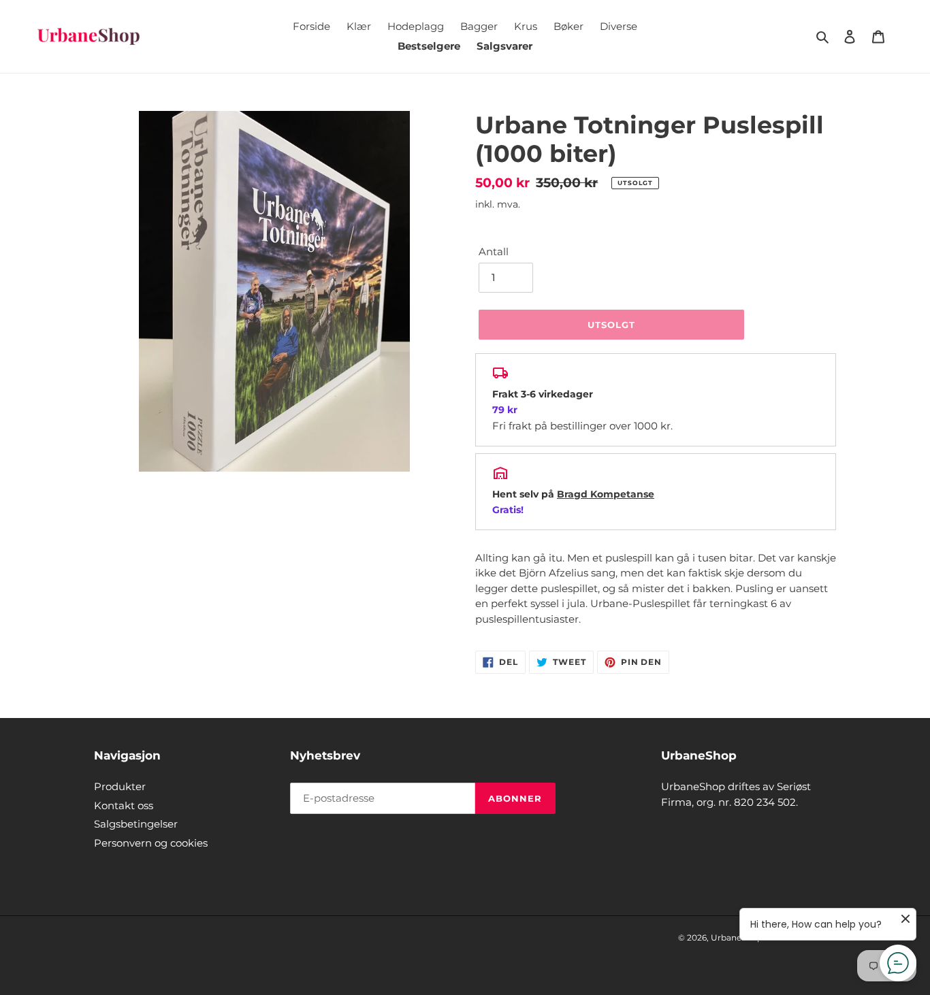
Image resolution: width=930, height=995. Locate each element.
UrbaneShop (737, 937)
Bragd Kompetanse (605, 494)
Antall (494, 251)
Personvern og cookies (151, 842)
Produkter (120, 786)
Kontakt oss (123, 805)
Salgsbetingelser (136, 823)
